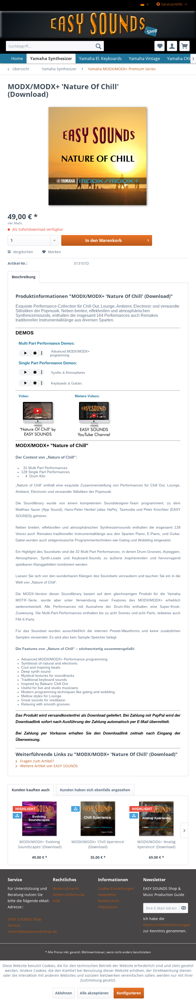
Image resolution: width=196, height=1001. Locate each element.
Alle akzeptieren (94, 993)
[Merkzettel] (159, 46)
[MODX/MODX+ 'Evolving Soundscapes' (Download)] (39, 819)
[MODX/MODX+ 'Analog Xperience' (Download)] (156, 819)
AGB (56, 900)
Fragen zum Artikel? (36, 761)
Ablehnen (63, 993)
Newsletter (107, 894)
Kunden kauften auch (31, 789)
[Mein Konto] (172, 46)
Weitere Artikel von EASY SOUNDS (48, 765)
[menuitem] (55, 46)
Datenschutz (108, 900)
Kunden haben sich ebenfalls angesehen (95, 789)
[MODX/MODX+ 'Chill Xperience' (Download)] (98, 819)
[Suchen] (98, 46)
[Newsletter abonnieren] (183, 908)
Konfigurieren (129, 993)
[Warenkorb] (184, 46)
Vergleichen (22, 251)
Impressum (107, 906)
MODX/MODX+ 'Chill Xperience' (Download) (98, 844)
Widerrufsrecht (66, 888)
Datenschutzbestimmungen (167, 924)
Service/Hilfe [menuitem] (171, 4)
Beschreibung (23, 276)
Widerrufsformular (69, 894)
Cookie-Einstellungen (116, 888)
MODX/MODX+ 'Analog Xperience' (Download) (156, 844)
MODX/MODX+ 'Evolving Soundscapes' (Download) (40, 844)
